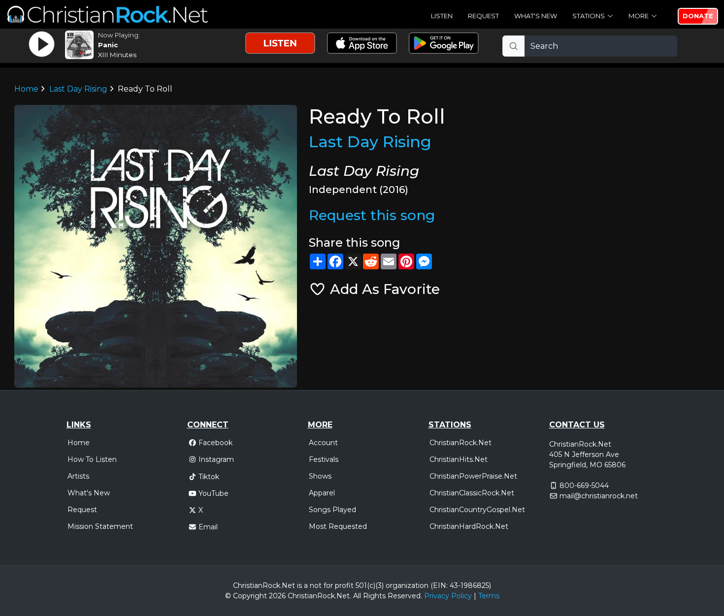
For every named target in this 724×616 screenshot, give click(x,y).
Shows (320, 476)
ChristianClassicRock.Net (471, 492)
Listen (442, 16)
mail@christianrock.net (598, 495)
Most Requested (338, 526)
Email (208, 526)
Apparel (322, 492)
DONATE (698, 16)
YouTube (213, 493)
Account (323, 442)
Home (26, 89)
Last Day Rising (78, 89)
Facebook (215, 442)
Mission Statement (100, 526)
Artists (78, 476)
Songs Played (332, 509)
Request (483, 16)
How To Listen (92, 459)
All (357, 595)
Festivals (323, 459)
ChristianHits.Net (458, 459)
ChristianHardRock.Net (468, 526)
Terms (488, 595)
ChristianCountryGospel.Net (477, 509)
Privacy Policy (448, 595)
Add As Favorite (383, 289)
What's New (535, 16)
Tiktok (208, 476)
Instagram (216, 459)
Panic (108, 45)
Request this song (372, 215)
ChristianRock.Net (460, 442)
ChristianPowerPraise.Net (473, 476)
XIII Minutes (117, 55)
